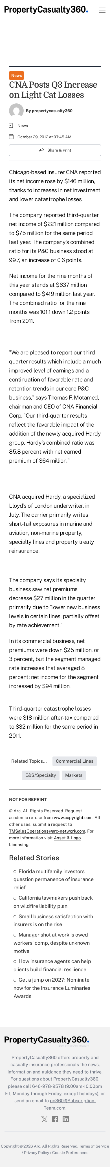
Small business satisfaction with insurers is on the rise (53, 920)
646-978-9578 (48, 1086)
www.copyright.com (73, 817)
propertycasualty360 (52, 110)
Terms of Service (94, 1146)
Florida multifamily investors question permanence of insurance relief (54, 879)
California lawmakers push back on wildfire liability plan (53, 902)
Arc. (37, 1146)
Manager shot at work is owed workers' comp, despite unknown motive (52, 943)
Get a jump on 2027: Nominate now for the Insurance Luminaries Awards (52, 988)
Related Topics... (29, 761)
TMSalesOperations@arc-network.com (47, 831)
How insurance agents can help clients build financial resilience (52, 965)
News (16, 75)
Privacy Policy (36, 1152)
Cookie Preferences (70, 1152)
